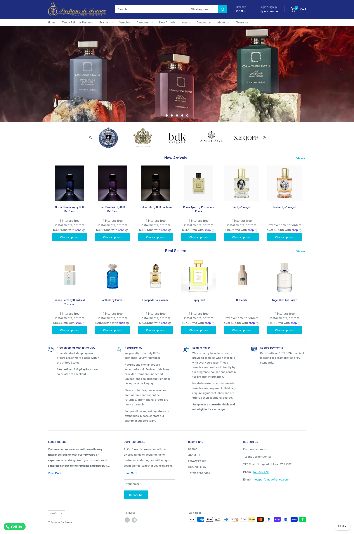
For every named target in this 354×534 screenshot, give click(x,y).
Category (143, 22)
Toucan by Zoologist (284, 207)
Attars (186, 22)
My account (267, 11)
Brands (104, 22)
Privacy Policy (197, 460)
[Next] (306, 203)
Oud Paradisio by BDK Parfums (112, 209)
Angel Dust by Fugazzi (284, 300)
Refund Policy (197, 466)
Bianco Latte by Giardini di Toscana (69, 302)
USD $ (53, 513)
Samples (124, 22)
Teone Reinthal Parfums (77, 22)
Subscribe (136, 495)
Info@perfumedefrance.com (270, 479)
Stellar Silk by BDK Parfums (155, 207)
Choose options (69, 237)
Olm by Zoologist (241, 207)
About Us (223, 22)
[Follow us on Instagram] (134, 519)
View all (301, 158)
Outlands (241, 300)
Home (51, 22)
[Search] (222, 9)
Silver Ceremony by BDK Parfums (69, 209)
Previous (89, 136)
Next (264, 136)
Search (192, 448)
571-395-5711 (261, 471)
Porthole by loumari (112, 300)
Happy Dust (198, 300)
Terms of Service (199, 472)
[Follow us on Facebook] (127, 519)
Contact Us (204, 22)
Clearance (242, 22)
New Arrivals (167, 22)
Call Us (16, 526)
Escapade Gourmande (155, 300)
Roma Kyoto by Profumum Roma (198, 209)
